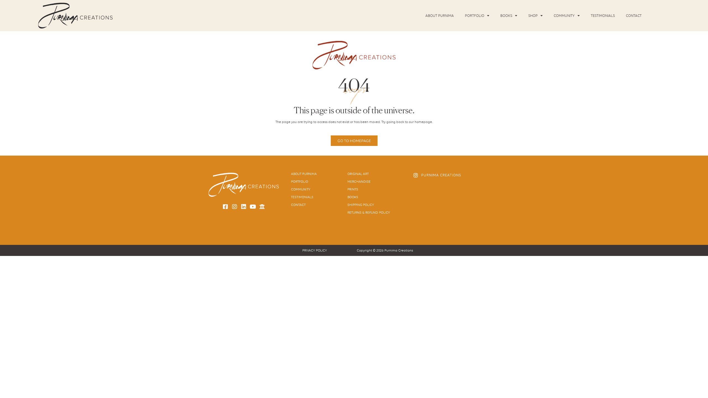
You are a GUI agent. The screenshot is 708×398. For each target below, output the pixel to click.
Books (506, 16)
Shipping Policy (360, 205)
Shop (533, 16)
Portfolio (474, 16)
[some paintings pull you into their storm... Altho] (461, 213)
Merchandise (359, 182)
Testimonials (603, 16)
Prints (352, 189)
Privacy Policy (314, 250)
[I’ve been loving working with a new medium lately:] (428, 193)
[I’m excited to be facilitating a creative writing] (461, 193)
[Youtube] (252, 206)
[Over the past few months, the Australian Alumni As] (494, 193)
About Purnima (439, 16)
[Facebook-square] (225, 206)
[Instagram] (234, 206)
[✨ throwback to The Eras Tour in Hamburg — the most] (494, 213)
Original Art (358, 174)
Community (564, 16)
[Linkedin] (243, 206)
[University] (261, 206)
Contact (634, 16)
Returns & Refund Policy (368, 212)
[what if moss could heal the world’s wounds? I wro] (428, 213)
